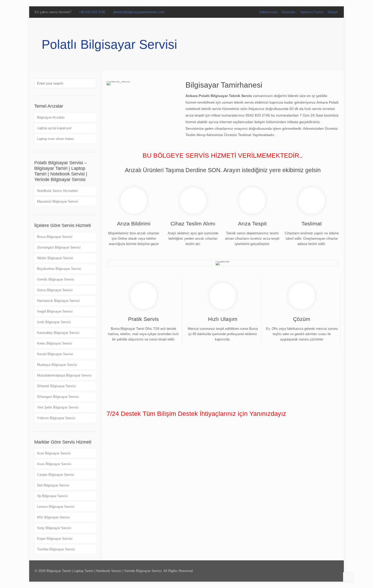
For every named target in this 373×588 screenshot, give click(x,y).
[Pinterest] (330, 570)
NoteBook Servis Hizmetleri (57, 191)
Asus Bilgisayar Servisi (54, 464)
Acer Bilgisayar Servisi (54, 453)
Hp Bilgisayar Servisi (52, 496)
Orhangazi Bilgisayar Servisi (58, 397)
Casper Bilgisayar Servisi (55, 475)
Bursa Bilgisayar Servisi (54, 237)
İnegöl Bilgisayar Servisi (55, 311)
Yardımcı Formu (311, 12)
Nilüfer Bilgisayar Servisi (55, 258)
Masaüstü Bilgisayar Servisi (57, 201)
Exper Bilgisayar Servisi (54, 539)
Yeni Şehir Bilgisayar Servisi (58, 407)
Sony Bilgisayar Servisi (54, 528)
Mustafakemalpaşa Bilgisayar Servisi (64, 375)
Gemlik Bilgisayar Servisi (55, 279)
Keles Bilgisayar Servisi (54, 343)
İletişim (333, 12)
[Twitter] (316, 570)
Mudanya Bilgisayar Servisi (57, 365)
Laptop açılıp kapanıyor (54, 128)
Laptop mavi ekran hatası (55, 139)
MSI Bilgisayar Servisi (53, 517)
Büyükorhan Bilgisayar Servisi (59, 269)
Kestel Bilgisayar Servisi (55, 354)
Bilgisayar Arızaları (51, 117)
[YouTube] (323, 570)
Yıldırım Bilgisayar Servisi (56, 418)
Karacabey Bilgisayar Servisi (58, 333)
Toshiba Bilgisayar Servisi (56, 549)
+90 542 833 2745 (92, 12)
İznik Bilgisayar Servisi (54, 322)
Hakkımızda (268, 12)
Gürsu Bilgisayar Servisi (55, 290)
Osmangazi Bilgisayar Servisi (58, 247)
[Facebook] (310, 570)
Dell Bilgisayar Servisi (53, 485)
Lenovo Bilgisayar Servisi (55, 507)
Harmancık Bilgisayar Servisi (58, 301)
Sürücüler (288, 12)
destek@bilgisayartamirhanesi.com (139, 12)
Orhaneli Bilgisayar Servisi (56, 386)
